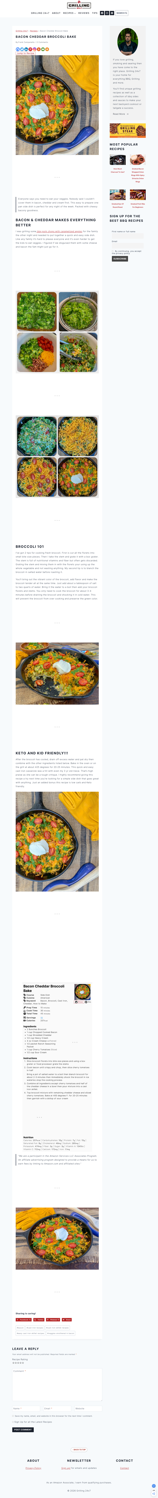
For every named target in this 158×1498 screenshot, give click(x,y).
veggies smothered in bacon (60, 1333)
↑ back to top (79, 1450)
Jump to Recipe (25, 53)
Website (79, 1408)
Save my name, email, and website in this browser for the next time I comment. (54, 1416)
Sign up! (66, 1468)
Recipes (34, 31)
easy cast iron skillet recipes (30, 1333)
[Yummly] (39, 49)
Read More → (121, 114)
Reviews (83, 13)
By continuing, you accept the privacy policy (126, 252)
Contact (124, 1468)
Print (80, 1002)
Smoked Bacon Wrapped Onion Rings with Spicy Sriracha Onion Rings (137, 175)
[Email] (43, 49)
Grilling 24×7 (40, 13)
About (56, 13)
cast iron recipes (35, 1328)
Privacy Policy (33, 1468)
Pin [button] (89, 1002)
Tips (95, 13)
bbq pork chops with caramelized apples (59, 231)
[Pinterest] (112, 13)
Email (48, 1408)
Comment (19, 1371)
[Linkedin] (26, 49)
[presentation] (118, 159)
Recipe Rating (20, 1359)
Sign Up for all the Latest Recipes (33, 1422)
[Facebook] (102, 13)
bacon (20, 1328)
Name (17, 1408)
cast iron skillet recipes (57, 1328)
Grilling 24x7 (22, 31)
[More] (47, 49)
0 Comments (42, 42)
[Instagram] (107, 13)
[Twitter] (22, 49)
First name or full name (123, 231)
